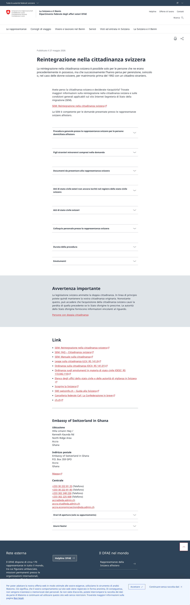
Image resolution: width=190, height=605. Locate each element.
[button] (16, 29)
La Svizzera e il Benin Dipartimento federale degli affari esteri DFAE (63, 12)
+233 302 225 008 (61, 496)
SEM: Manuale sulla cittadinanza (72, 356)
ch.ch (58, 400)
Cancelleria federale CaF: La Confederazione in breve (84, 395)
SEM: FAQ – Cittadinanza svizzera (73, 352)
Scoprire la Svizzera (65, 386)
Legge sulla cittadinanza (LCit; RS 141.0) (76, 361)
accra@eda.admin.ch (63, 500)
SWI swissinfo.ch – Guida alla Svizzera (76, 390)
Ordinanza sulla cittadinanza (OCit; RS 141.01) (80, 365)
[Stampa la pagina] (175, 38)
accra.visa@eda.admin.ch (66, 503)
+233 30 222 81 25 (62, 486)
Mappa (56, 473)
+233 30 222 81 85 (62, 489)
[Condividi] (182, 38)
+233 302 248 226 (61, 493)
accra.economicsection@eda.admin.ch (73, 507)
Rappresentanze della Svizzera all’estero (112, 563)
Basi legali (19, 598)
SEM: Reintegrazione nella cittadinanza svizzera (78, 105)
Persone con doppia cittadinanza (70, 314)
